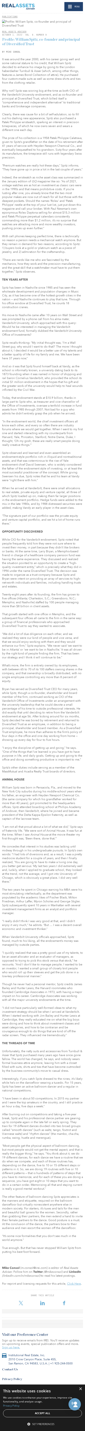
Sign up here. (11, 1347)
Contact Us (10, 1369)
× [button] (80, 1389)
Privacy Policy (12, 1379)
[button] (74, 1404)
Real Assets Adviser (14, 31)
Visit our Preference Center (25, 1335)
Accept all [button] (42, 1413)
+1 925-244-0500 (61, 1363)
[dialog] (42, 1408)
